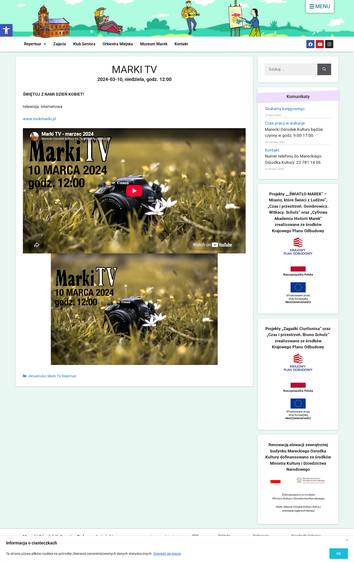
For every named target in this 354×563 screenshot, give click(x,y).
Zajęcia (59, 44)
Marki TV (53, 376)
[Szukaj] (324, 69)
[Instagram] (329, 44)
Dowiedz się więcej (167, 554)
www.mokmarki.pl (39, 118)
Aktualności (37, 376)
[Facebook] (310, 44)
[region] (177, 549)
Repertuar (32, 44)
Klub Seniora (84, 44)
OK (338, 554)
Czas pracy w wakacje (285, 123)
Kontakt (181, 44)
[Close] (349, 540)
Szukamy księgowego (285, 108)
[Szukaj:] (291, 69)
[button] (6, 30)
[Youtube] (320, 44)
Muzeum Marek (153, 44)
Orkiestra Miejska (118, 44)
